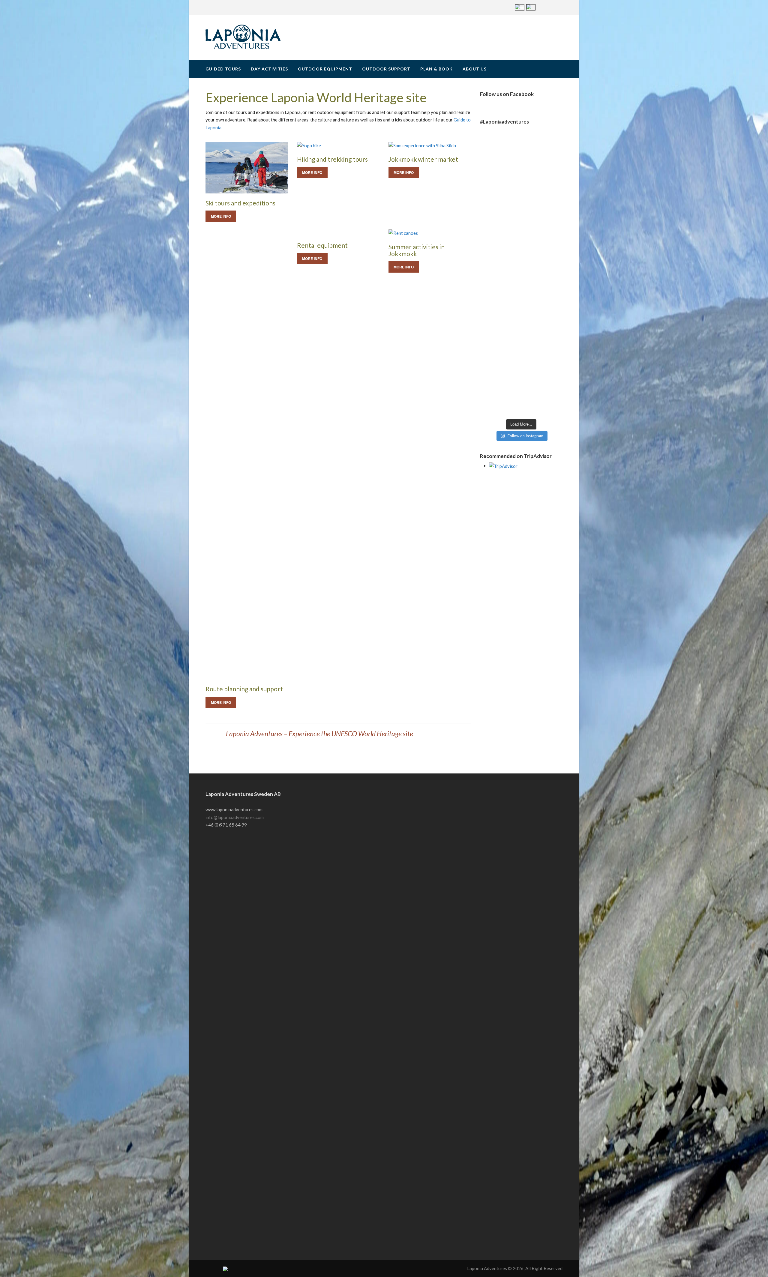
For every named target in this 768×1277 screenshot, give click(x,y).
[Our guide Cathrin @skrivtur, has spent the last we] (500, 250)
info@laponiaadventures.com (235, 817)
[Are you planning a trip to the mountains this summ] (542, 272)
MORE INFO (221, 216)
